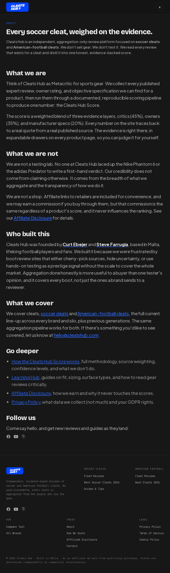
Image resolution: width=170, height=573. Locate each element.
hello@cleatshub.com (76, 335)
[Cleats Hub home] (17, 7)
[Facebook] (8, 436)
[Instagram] (23, 436)
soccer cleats (54, 313)
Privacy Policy (26, 402)
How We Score (76, 533)
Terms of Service (151, 533)
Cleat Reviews (94, 476)
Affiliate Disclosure (33, 218)
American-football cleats (103, 313)
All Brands (13, 533)
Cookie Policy (149, 539)
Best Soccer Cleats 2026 (101, 482)
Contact (72, 546)
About (70, 527)
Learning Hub (26, 377)
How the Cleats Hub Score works (45, 361)
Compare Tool (15, 527)
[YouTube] (16, 436)
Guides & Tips (94, 489)
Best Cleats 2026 (147, 482)
